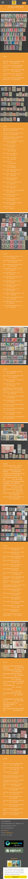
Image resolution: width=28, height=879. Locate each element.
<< (3, 7)
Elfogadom (15, 877)
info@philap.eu (9, 832)
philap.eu (14, 2)
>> (15, 9)
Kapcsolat (14, 858)
